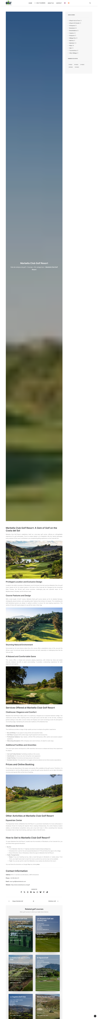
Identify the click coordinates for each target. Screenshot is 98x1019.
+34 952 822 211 (14, 878)
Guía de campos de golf (18, 267)
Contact (59, 3)
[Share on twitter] (24, 892)
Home (30, 3)
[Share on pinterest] (30, 892)
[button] (90, 3)
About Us (51, 3)
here (38, 864)
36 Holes (71, 67)
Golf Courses (40, 3)
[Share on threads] (27, 892)
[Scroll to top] (95, 1016)
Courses (30, 267)
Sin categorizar (39, 267)
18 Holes (76, 64)
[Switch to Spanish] (68, 3)
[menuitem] (30, 3)
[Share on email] (46, 892)
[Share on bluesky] (40, 892)
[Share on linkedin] (34, 892)
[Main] (34, 901)
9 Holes (70, 64)
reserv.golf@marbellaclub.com (17, 881)
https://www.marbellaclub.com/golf (20, 885)
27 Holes (82, 64)
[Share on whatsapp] (37, 892)
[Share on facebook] (21, 892)
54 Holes (77, 67)
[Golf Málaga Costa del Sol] (8, 3)
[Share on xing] (43, 892)
